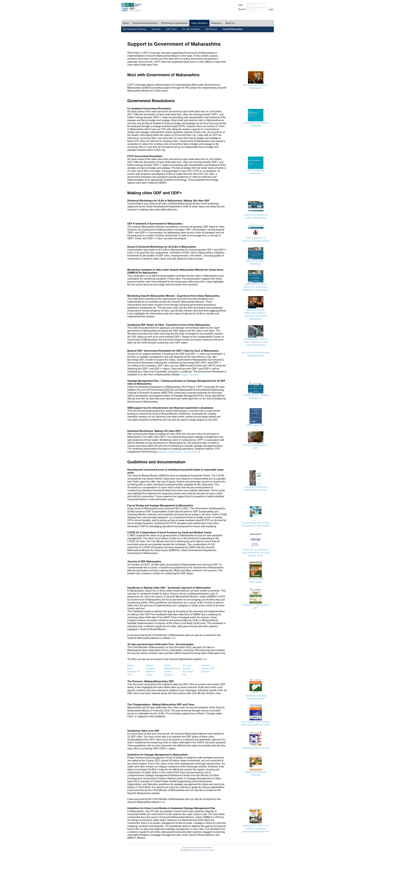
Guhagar (187, 665)
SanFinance (211, 29)
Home (126, 23)
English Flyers (175, 452)
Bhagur (130, 665)
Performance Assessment (145, 23)
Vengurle (168, 674)
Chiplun (149, 665)
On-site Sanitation (191, 29)
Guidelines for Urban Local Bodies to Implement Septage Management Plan (255, 828)
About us (191, 847)
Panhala (205, 671)
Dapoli (167, 665)
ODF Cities (171, 29)
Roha (130, 674)
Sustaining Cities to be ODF (255, 748)
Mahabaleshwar (172, 668)
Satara (149, 674)
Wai (184, 674)
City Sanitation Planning (134, 29)
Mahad (186, 668)
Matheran (150, 671)
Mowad (167, 671)
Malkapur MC (133, 671)
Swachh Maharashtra (233, 29)
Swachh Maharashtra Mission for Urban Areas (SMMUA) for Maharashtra (256, 287)
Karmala (205, 665)
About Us (229, 23)
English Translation (190, 374)
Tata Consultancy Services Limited (202, 850)
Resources (216, 23)
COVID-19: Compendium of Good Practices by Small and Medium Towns (256, 552)
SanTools (156, 29)
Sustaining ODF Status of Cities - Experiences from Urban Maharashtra (255, 342)
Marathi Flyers (191, 452)
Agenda (163, 452)
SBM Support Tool (255, 425)
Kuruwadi (150, 668)
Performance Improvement (174, 23)
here (173, 638)
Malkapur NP (207, 668)
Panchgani (188, 671)
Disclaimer (208, 847)
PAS (131, 7)
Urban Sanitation (199, 23)
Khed (129, 668)
